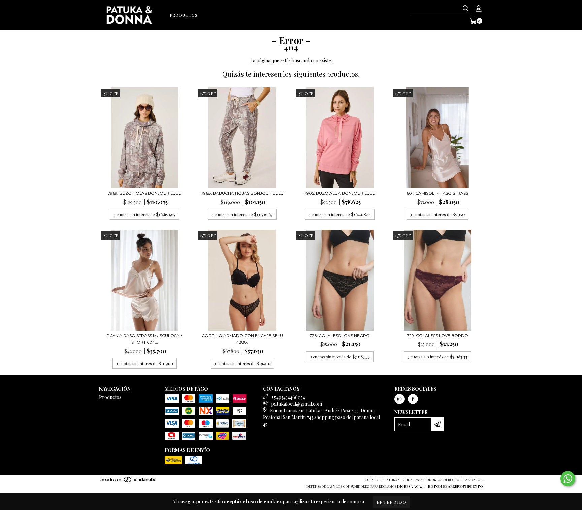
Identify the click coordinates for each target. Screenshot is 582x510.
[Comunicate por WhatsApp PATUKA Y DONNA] (567, 478)
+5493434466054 (288, 397)
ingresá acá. (409, 486)
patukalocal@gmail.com (296, 404)
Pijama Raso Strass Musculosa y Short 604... (144, 339)
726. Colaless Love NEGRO (340, 335)
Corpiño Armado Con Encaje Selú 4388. (242, 339)
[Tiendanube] (128, 481)
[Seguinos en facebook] (413, 399)
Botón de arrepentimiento (455, 486)
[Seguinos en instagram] (399, 399)
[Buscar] (465, 8)
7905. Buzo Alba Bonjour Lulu (339, 193)
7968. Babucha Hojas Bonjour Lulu (242, 193)
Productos (184, 15)
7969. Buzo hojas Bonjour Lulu (144, 193)
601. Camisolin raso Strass (437, 193)
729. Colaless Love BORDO (437, 335)
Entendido (392, 502)
